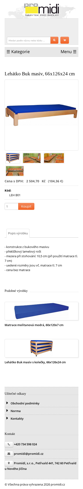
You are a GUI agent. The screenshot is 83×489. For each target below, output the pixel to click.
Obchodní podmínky (24, 403)
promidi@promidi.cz (28, 454)
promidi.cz (41, 9)
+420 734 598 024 (25, 444)
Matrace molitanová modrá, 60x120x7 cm (34, 325)
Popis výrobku (18, 233)
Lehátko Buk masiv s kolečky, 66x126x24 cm (35, 362)
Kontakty (17, 418)
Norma (15, 411)
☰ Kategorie (18, 51)
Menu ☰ (69, 51)
